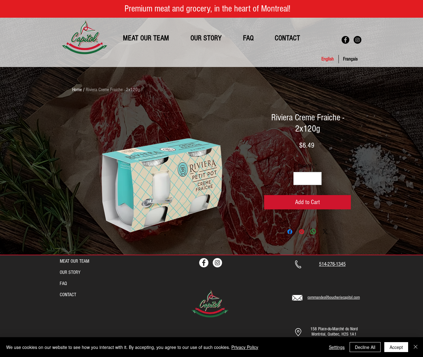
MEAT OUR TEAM (74, 261)
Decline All (365, 347)
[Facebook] (345, 40)
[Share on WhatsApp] (313, 231)
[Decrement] (299, 178)
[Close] (415, 347)
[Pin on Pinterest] (301, 231)
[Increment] (316, 178)
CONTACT (68, 294)
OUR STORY (70, 272)
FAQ (63, 283)
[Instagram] (357, 40)
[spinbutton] (307, 178)
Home (77, 89)
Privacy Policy (244, 347)
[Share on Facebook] (290, 231)
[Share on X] (325, 231)
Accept (396, 347)
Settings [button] (337, 347)
